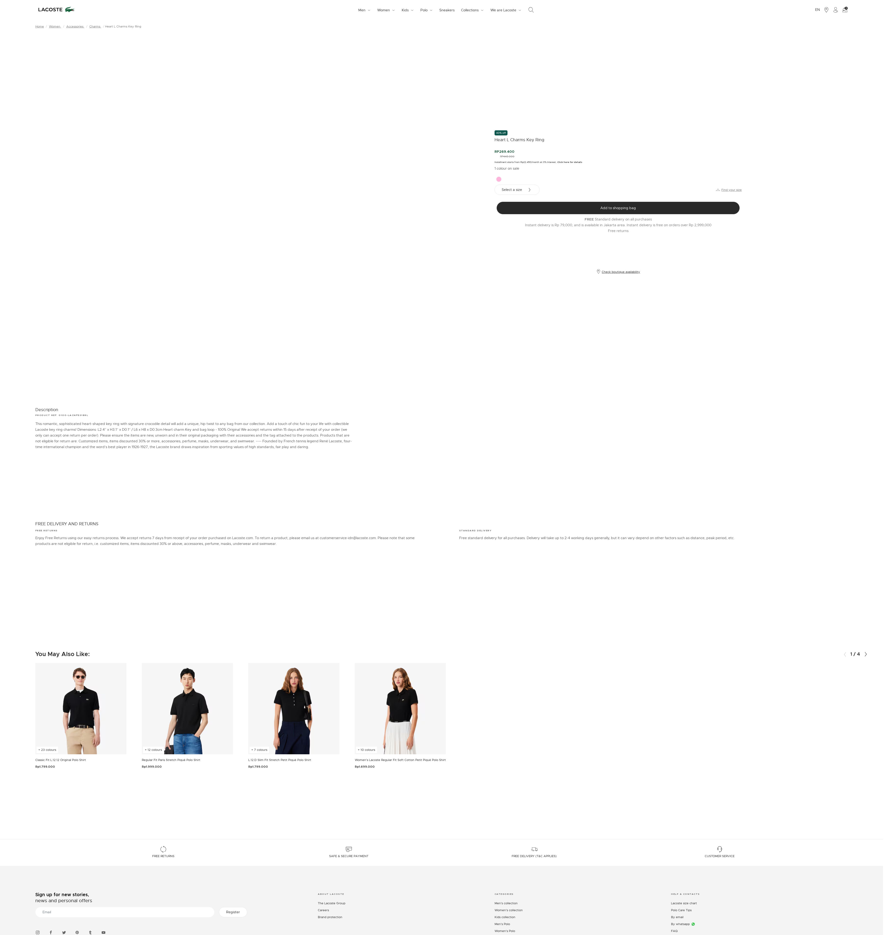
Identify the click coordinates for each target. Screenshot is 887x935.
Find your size (731, 190)
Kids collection (505, 917)
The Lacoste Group (331, 903)
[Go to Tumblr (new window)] (90, 931)
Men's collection (506, 903)
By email (677, 917)
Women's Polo (505, 931)
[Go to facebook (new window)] (51, 931)
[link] (447, 10)
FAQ (674, 931)
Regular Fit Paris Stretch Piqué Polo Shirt (171, 760)
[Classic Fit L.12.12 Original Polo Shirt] (81, 708)
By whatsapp (680, 924)
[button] (865, 654)
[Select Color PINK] (499, 179)
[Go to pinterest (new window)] (77, 931)
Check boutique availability (621, 272)
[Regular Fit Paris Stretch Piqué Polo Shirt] (187, 708)
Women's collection (509, 910)
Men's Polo (502, 924)
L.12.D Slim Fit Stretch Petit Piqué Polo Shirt (279, 760)
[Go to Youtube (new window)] (103, 931)
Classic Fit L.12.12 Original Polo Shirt (60, 760)
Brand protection (330, 917)
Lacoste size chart (684, 903)
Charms (95, 26)
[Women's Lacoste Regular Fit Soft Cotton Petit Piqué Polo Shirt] (400, 708)
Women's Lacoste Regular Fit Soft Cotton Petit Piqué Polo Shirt (400, 760)
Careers (323, 910)
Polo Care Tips (681, 910)
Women (55, 26)
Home (39, 26)
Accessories (75, 26)
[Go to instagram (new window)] (37, 931)
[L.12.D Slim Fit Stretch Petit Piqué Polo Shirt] (294, 708)
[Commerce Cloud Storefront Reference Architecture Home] (56, 10)
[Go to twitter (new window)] (64, 931)
